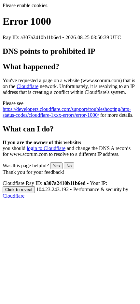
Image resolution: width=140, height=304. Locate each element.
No (69, 165)
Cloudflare (27, 86)
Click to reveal (18, 189)
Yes (56, 165)
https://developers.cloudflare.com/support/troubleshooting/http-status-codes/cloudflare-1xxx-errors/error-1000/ (67, 112)
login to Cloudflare (46, 148)
